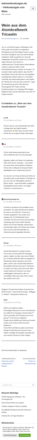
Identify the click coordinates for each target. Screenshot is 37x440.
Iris (5, 144)
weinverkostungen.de (11, 38)
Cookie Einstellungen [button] (10, 435)
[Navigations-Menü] (33, 8)
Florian (6, 243)
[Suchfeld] (33, 385)
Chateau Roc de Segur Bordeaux (13, 416)
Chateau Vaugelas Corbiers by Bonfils (14, 406)
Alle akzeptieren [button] (24, 435)
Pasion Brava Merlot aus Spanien (13, 403)
